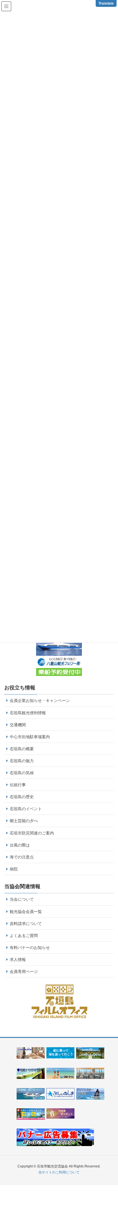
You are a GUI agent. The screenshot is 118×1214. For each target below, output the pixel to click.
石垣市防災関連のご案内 (32, 833)
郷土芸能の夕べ (24, 820)
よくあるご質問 (24, 935)
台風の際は (20, 845)
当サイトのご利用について (59, 1172)
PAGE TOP (115, 1169)
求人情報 (18, 959)
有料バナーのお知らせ (30, 947)
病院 (14, 869)
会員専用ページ (24, 971)
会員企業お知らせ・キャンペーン (40, 700)
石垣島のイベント (26, 808)
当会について (22, 899)
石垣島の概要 (22, 749)
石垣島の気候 (22, 772)
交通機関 (18, 725)
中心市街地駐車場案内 (30, 737)
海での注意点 (22, 857)
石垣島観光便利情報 (28, 713)
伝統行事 (18, 784)
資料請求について (26, 923)
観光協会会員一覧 (26, 911)
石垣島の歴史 (22, 796)
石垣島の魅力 (22, 761)
